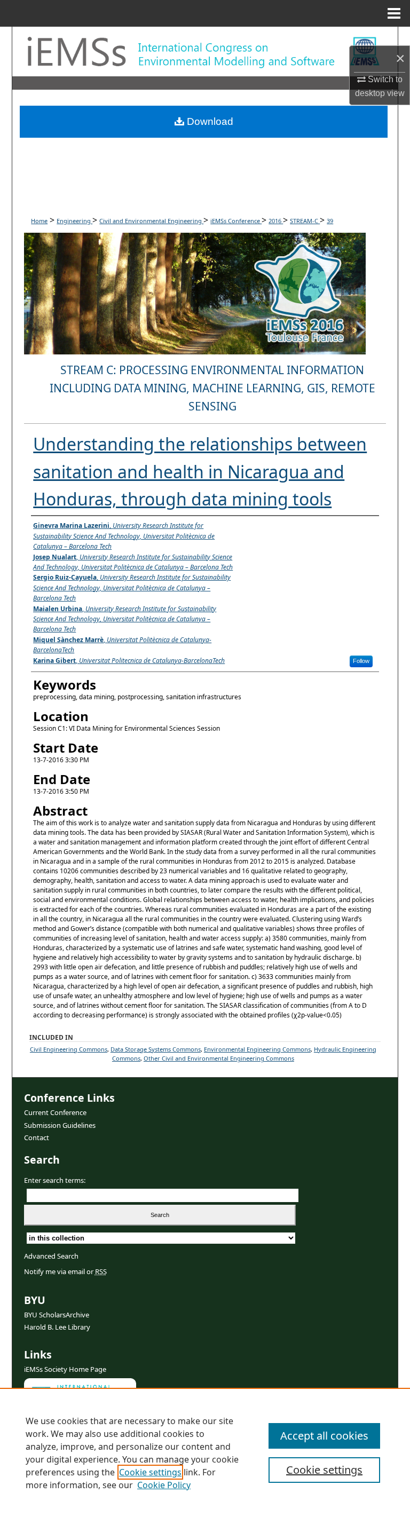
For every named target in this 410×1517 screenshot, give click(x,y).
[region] (205, 1452)
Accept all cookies (324, 1435)
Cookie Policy (164, 1485)
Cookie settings (150, 1472)
